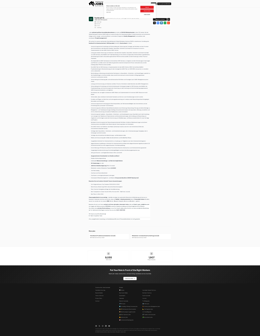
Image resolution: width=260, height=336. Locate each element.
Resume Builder (99, 293)
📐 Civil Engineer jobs (147, 309)
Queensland (122, 295)
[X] (154, 23)
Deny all (147, 7)
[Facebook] (158, 23)
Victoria (144, 298)
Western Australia (123, 301)
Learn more (108, 12)
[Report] (168, 19)
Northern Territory (147, 293)
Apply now (160, 19)
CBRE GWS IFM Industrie (101, 20)
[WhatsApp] (165, 23)
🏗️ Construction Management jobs (151, 306)
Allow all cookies (147, 10)
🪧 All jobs (121, 290)
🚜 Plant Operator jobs (125, 314)
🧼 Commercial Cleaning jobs (126, 320)
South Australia (146, 295)
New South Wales (123, 293)
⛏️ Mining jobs (146, 301)
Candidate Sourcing (100, 290)
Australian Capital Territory (149, 290)
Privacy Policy (98, 298)
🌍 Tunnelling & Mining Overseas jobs (128, 306)
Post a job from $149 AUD (164, 3)
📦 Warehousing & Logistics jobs (127, 312)
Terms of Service (99, 295)
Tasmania (121, 298)
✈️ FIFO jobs (122, 303)
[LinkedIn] (161, 23)
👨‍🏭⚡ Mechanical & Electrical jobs (127, 309)
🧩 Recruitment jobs (147, 317)
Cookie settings (147, 14)
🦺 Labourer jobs (123, 317)
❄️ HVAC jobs (145, 303)
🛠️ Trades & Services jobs (148, 314)
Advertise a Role (129, 278)
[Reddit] (168, 23)
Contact (97, 301)
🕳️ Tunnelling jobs (146, 312)
